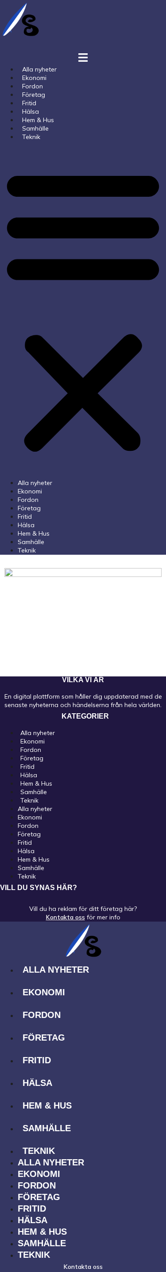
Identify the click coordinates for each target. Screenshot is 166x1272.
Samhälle (31, 542)
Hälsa (26, 525)
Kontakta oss (65, 917)
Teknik (31, 137)
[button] (83, 310)
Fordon (28, 500)
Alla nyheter (35, 483)
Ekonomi (30, 491)
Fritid (25, 517)
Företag (29, 508)
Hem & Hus (34, 533)
